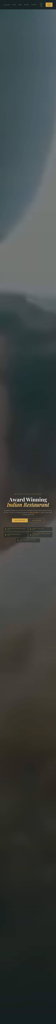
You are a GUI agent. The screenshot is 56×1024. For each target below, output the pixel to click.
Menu (20, 4)
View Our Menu (36, 520)
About (14, 4)
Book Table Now (20, 520)
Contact (34, 4)
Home (8, 4)
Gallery (26, 4)
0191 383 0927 (41, 5)
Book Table (49, 4)
